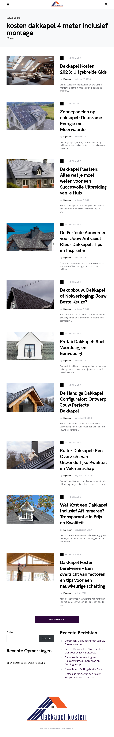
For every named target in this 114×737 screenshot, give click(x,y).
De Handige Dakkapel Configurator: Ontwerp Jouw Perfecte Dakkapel (83, 402)
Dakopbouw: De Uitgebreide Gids (83, 669)
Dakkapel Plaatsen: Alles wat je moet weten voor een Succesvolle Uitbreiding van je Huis (83, 181)
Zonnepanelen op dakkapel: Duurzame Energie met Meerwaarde (81, 121)
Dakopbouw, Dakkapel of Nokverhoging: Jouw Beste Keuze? (83, 296)
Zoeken (10, 632)
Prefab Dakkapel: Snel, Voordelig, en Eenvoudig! (83, 348)
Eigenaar (67, 79)
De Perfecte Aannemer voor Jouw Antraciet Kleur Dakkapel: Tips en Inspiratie (83, 241)
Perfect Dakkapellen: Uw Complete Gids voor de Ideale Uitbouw (84, 650)
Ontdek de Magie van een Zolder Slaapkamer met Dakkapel (83, 675)
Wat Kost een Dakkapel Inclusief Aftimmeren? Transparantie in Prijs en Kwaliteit (83, 514)
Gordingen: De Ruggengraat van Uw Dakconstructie (85, 642)
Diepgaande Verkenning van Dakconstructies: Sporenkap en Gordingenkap (82, 661)
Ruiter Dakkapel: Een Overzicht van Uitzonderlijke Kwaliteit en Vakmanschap (83, 459)
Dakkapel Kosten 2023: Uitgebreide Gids (83, 69)
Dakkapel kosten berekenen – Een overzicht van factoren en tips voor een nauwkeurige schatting (82, 574)
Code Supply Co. (67, 728)
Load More (55, 619)
